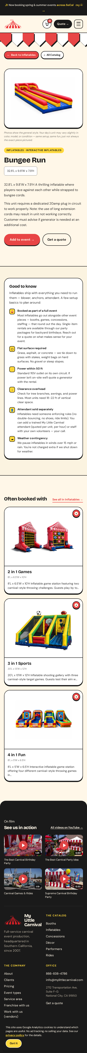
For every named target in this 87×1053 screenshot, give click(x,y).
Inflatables (15, 150)
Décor (50, 943)
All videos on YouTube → (67, 827)
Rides (50, 955)
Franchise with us (16, 1005)
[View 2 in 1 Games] (43, 550)
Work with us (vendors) (13, 1014)
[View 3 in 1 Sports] (43, 642)
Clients (9, 980)
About (8, 974)
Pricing (9, 986)
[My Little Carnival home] (13, 24)
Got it (14, 1043)
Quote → (63, 24)
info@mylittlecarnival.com (64, 980)
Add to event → (22, 239)
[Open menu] (78, 24)
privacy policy (15, 1035)
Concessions (55, 936)
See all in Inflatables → (67, 499)
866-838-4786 (56, 974)
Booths (51, 923)
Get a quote (56, 239)
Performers (54, 949)
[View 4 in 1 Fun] (43, 735)
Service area (13, 999)
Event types (12, 993)
